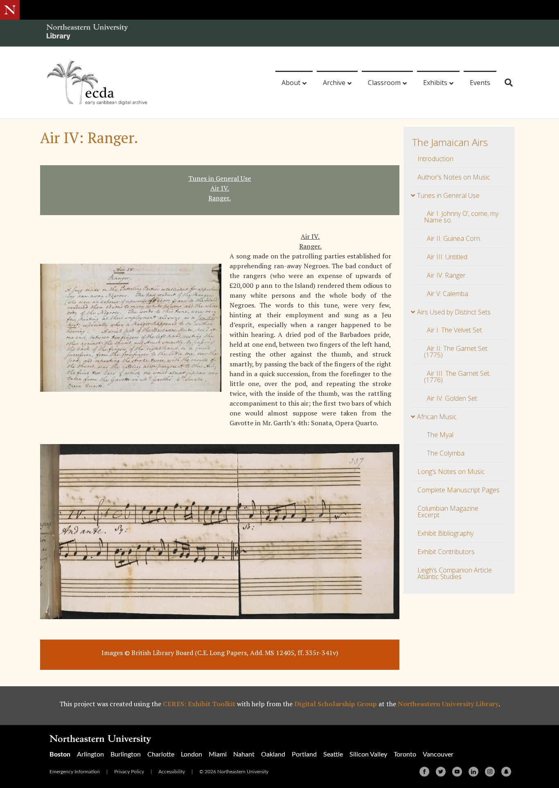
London (191, 754)
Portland (304, 754)
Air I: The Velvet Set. (455, 330)
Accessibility (171, 771)
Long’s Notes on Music (451, 471)
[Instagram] (490, 772)
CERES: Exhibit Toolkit (199, 703)
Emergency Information (75, 771)
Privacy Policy (129, 771)
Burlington (125, 754)
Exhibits (435, 82)
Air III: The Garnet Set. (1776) (457, 376)
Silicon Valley (368, 754)
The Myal (440, 434)
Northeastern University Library (448, 703)
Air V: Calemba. (448, 293)
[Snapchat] (506, 772)
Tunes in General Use (448, 195)
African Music (437, 416)
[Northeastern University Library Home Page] (87, 33)
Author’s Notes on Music (453, 177)
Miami (218, 754)
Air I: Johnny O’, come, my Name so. (461, 217)
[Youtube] (457, 772)
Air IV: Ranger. (447, 275)
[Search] (505, 82)
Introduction (435, 158)
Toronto (405, 754)
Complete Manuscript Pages (458, 489)
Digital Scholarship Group (335, 703)
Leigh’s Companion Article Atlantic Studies (454, 573)
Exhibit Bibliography (445, 533)
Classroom (384, 82)
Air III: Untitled (447, 256)
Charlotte (160, 754)
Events (480, 82)
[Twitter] (441, 772)
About (291, 82)
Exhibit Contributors (446, 551)
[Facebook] (424, 772)
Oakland (273, 754)
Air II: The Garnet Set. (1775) (456, 351)
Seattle (333, 754)
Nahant (244, 754)
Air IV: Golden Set (452, 398)
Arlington (90, 754)
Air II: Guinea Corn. (454, 238)
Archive (334, 82)
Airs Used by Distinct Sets (454, 312)
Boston (60, 754)
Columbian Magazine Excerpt (447, 511)
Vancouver (438, 754)
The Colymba (445, 453)
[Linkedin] (473, 772)
